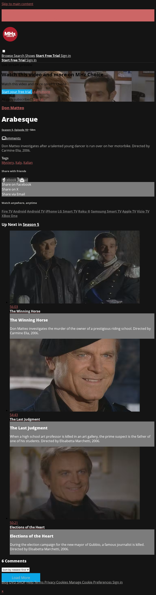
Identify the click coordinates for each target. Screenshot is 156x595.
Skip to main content (17, 4)
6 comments (11, 138)
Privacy (50, 582)
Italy (18, 162)
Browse (8, 55)
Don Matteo (13, 107)
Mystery (8, 162)
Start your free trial (17, 91)
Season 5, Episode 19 (15, 130)
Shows (30, 55)
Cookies (62, 582)
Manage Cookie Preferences (91, 582)
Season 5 (31, 224)
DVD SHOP (17, 582)
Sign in (66, 55)
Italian (28, 162)
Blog (5, 582)
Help (30, 582)
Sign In (31, 60)
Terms (39, 582)
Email (24, 180)
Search (19, 55)
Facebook (9, 180)
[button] (3, 51)
